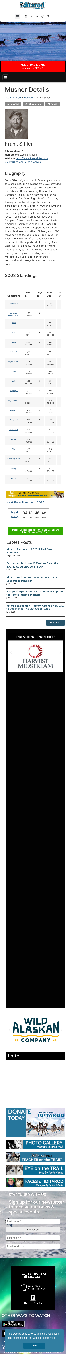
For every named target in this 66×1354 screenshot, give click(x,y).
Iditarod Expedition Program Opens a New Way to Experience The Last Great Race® (35, 607)
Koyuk (13, 439)
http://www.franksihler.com (32, 158)
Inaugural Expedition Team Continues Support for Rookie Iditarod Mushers (34, 593)
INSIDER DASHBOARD (33, 64)
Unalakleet (14, 420)
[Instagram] (37, 16)
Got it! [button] (34, 1345)
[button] (17, 16)
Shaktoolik (13, 430)
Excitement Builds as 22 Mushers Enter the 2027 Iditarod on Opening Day (32, 565)
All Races (52, 104)
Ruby (14, 323)
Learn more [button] (49, 1338)
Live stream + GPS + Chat (33, 68)
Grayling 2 (14, 391)
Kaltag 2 (13, 410)
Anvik (14, 381)
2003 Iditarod (13, 97)
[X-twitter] (31, 16)
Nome (13, 478)
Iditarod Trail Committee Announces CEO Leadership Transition (31, 579)
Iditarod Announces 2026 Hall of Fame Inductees (29, 550)
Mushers (28, 97)
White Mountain (13, 459)
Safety (13, 468)
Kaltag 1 (13, 352)
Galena (13, 332)
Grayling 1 (13, 371)
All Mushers (13, 104)
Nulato (13, 342)
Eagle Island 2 (13, 400)
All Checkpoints (33, 104)
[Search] (48, 16)
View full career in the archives (23, 161)
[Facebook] (26, 16)
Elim (13, 449)
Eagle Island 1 (13, 361)
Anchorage (13, 303)
